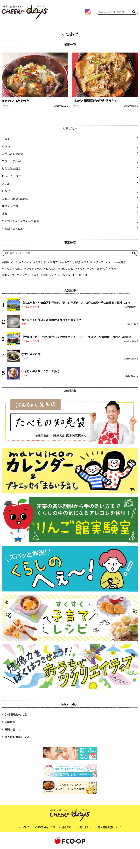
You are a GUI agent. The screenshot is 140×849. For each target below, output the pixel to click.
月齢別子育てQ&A (13, 228)
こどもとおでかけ (30, 307)
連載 (4, 213)
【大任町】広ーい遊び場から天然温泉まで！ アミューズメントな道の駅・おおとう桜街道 (76, 337)
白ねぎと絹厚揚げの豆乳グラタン (94, 100)
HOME (25, 827)
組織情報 (9, 722)
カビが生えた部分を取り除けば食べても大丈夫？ (51, 319)
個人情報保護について (18, 737)
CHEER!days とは (16, 714)
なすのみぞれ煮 (30, 354)
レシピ (5, 106)
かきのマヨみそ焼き (15, 100)
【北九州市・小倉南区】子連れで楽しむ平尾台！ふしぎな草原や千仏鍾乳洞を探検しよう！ (77, 302)
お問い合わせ (12, 729)
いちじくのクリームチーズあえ (40, 371)
